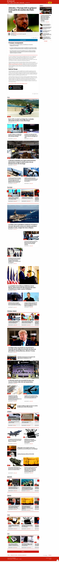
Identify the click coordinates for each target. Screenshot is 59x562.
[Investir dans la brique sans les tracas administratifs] (27, 414)
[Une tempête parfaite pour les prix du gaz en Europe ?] (14, 414)
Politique (14, 2)
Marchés (17, 2)
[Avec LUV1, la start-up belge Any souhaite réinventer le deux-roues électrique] (23, 99)
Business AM (14, 32)
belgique (36, 420)
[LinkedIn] (46, 555)
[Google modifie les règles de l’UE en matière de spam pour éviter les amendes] (11, 404)
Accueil (8, 4)
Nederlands (50, 555)
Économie (11, 2)
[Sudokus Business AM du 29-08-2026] (11, 451)
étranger (9, 132)
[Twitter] (45, 555)
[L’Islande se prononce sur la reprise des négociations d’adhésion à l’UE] (11, 355)
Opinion (23, 420)
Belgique (8, 2)
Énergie (9, 420)
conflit (9, 31)
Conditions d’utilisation (14, 555)
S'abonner (50, 2)
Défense (9, 175)
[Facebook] (43, 555)
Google (9, 408)
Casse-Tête (9, 455)
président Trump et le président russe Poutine (15, 64)
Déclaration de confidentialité (22, 555)
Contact (9, 555)
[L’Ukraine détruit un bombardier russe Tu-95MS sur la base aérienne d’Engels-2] (41, 30)
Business (9, 116)
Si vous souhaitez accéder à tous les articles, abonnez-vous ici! (18, 83)
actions (9, 485)
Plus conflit (47, 41)
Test (9, 542)
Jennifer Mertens (15, 547)
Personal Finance (22, 2)
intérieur (25, 239)
